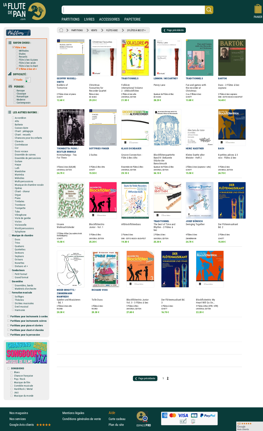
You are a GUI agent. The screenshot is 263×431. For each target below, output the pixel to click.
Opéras (18, 188)
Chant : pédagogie (24, 131)
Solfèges (19, 296)
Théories (19, 300)
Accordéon (20, 117)
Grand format (21, 277)
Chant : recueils (23, 134)
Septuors (19, 256)
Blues (17, 372)
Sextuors (19, 252)
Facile (19, 79)
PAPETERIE (132, 19)
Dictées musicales (24, 303)
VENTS (94, 30)
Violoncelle (20, 224)
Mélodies (19, 178)
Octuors (19, 259)
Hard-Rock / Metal (23, 389)
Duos (17, 239)
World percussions (24, 228)
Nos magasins (18, 413)
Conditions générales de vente (84, 419)
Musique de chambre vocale (29, 184)
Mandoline (20, 171)
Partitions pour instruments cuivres (28, 320)
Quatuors (19, 246)
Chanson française (23, 375)
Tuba (17, 211)
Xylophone (20, 231)
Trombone (20, 204)
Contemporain (23, 102)
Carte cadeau (117, 419)
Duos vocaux (21, 151)
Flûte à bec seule (27, 62)
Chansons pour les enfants (28, 137)
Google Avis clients (21, 425)
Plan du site (116, 425)
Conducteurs (18, 270)
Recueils (23, 56)
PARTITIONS (71, 19)
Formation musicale (22, 292)
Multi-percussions (24, 181)
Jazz (16, 392)
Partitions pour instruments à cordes (29, 316)
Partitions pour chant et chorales (27, 330)
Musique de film (22, 382)
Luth (17, 168)
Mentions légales (73, 413)
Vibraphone (20, 214)
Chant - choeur (22, 191)
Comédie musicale (23, 385)
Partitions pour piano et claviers (26, 325)
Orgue (18, 194)
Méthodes (23, 50)
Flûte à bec (20, 47)
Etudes (22, 53)
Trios (17, 242)
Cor (16, 148)
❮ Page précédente (173, 30)
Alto (17, 121)
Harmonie (20, 310)
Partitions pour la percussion (25, 334)
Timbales (19, 201)
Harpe (18, 164)
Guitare (18, 161)
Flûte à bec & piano (28, 59)
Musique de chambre (22, 235)
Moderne (21, 99)
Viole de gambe (23, 218)
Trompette (20, 208)
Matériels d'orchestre (25, 288)
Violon (18, 221)
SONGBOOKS (17, 368)
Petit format (21, 274)
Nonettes (19, 262)
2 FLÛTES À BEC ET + (136, 30)
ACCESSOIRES (109, 19)
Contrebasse (21, 144)
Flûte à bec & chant (28, 65)
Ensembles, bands (24, 285)
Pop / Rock (19, 379)
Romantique (22, 96)
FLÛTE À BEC (112, 30)
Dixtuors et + (21, 266)
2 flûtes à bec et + (28, 69)
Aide (112, 413)
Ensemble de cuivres (25, 154)
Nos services (17, 419)
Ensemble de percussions (28, 158)
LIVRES (89, 19)
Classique (21, 93)
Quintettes (20, 249)
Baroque (21, 90)
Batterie (19, 124)
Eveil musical (21, 306)
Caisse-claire (21, 127)
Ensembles (17, 281)
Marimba (19, 174)
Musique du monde (24, 395)
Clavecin (19, 141)
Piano (18, 198)
